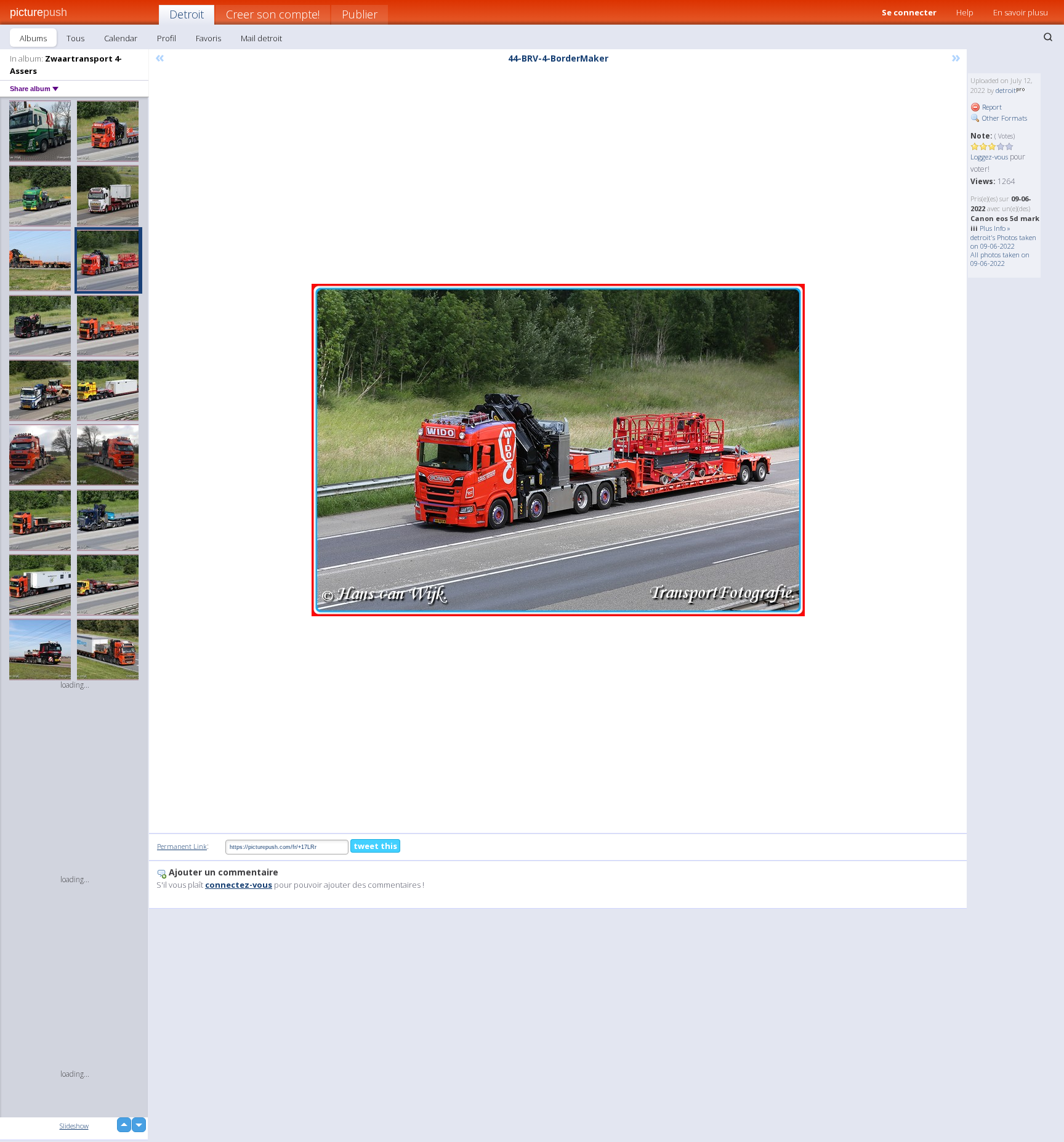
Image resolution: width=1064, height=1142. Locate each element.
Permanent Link (182, 846)
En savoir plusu (1020, 12)
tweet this (375, 845)
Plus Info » (995, 228)
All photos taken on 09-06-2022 (1000, 259)
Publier (359, 14)
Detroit (186, 14)
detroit (1006, 90)
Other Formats (1003, 118)
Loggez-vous (989, 156)
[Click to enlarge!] (558, 450)
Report (991, 106)
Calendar (120, 38)
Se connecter (909, 12)
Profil (166, 38)
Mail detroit (261, 38)
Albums (33, 38)
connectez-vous (238, 884)
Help (964, 12)
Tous (75, 38)
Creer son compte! (273, 14)
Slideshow (74, 1125)
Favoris (208, 38)
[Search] (1048, 37)
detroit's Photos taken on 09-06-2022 (1003, 242)
